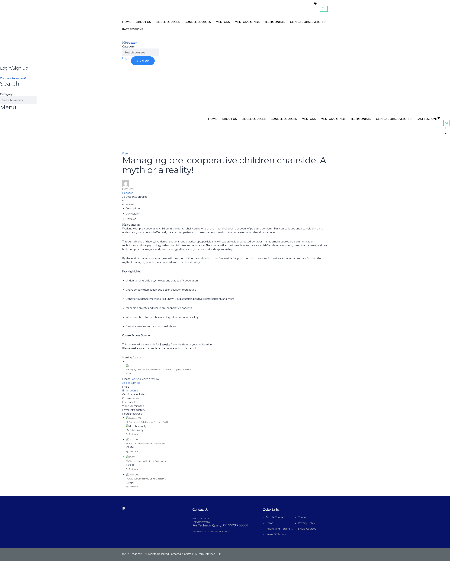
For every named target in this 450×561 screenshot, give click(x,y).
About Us (143, 22)
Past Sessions (132, 29)
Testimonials (275, 22)
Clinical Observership (308, 22)
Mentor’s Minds (247, 22)
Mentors (223, 22)
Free (125, 153)
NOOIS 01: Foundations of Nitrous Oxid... (146, 443)
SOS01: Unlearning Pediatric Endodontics (146, 461)
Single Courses (168, 22)
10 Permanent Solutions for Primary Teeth (147, 422)
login (135, 379)
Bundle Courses (198, 22)
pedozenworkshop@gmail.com (210, 531)
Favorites (18, 78)
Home (126, 22)
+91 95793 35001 (235, 525)
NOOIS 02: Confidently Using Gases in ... (146, 478)
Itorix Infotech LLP (209, 554)
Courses (5, 78)
